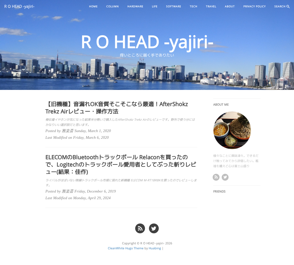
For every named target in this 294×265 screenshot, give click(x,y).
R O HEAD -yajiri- (19, 6)
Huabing (155, 248)
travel (211, 6)
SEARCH (280, 6)
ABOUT (230, 6)
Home (93, 6)
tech (193, 6)
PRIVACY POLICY (254, 6)
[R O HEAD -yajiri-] (216, 176)
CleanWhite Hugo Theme (126, 248)
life (155, 6)
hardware (135, 6)
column (112, 6)
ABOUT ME (221, 104)
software (173, 6)
